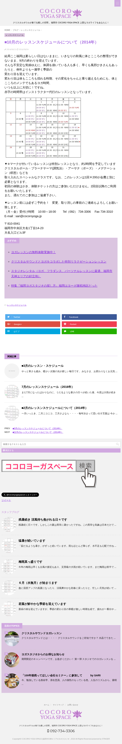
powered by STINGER (101, 739)
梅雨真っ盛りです (30, 561)
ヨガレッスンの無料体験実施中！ (33, 252)
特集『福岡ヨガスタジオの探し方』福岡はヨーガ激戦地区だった (54, 285)
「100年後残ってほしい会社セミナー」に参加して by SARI (61, 675)
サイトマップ (58, 705)
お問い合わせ (72, 705)
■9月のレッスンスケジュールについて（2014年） (37, 428)
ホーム (46, 705)
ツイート (6, 500)
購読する (9, 450)
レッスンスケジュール (16, 305)
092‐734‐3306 (62, 731)
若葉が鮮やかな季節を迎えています (42, 603)
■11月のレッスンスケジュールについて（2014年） (38, 432)
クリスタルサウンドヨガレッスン (42, 633)
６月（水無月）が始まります (38, 582)
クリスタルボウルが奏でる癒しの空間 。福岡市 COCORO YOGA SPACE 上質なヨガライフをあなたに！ (61, 726)
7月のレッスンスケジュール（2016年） (48, 386)
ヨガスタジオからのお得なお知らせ (43, 654)
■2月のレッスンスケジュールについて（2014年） (55, 408)
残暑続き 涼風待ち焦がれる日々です (43, 519)
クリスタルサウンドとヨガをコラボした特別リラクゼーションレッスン (58, 261)
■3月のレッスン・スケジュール (43, 365)
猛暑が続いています (32, 540)
